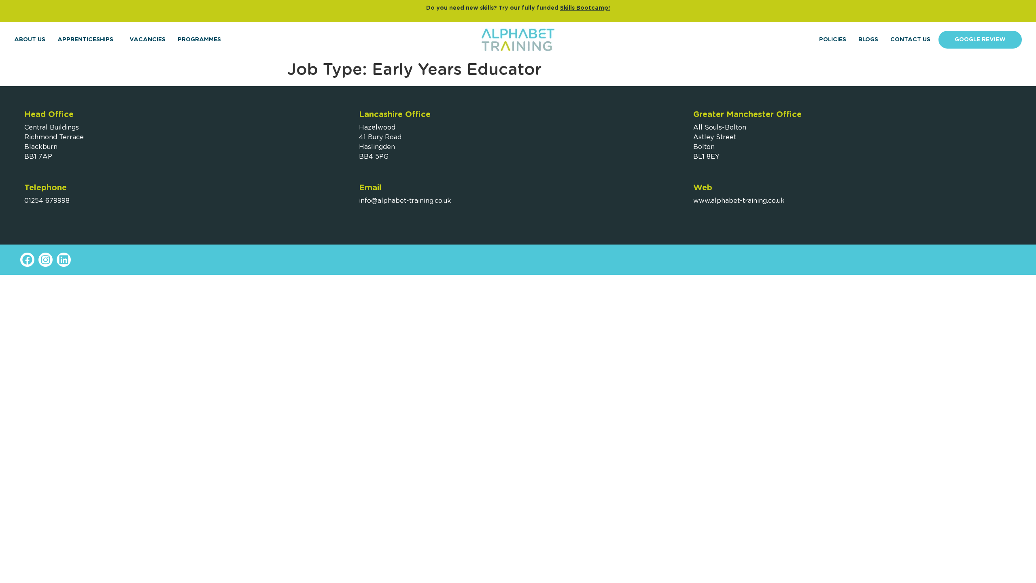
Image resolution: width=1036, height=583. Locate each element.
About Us (29, 40)
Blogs (868, 40)
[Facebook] (27, 260)
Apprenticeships (85, 40)
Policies (832, 40)
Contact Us (910, 40)
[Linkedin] (64, 260)
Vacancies (148, 40)
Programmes (199, 40)
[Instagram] (45, 260)
